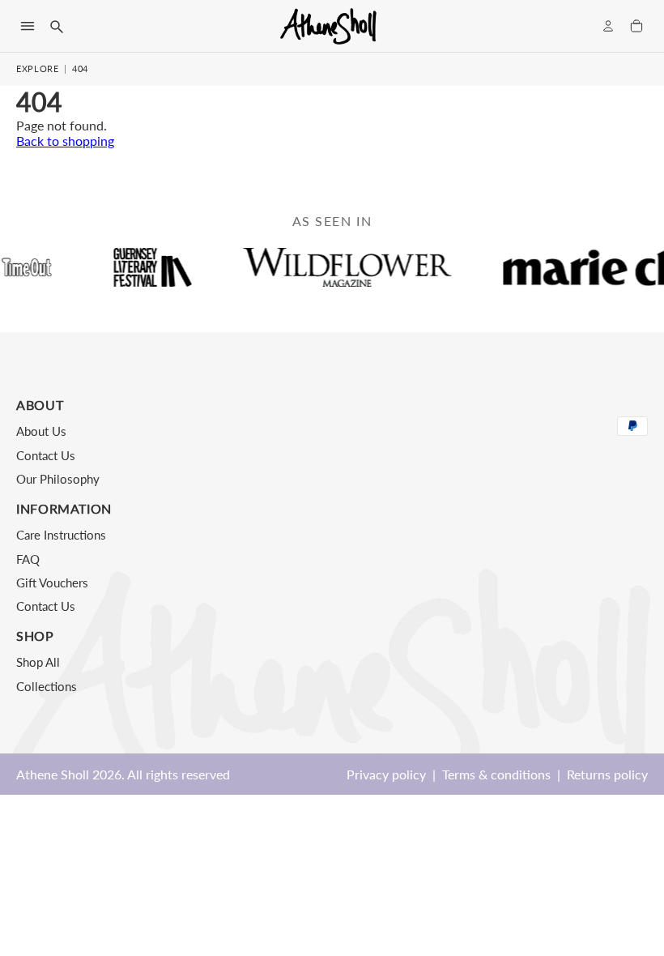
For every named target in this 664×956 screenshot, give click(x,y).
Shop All (38, 662)
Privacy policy (386, 774)
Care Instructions (61, 534)
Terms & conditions (496, 774)
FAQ (28, 559)
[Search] (56, 26)
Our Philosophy (58, 479)
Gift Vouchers (52, 582)
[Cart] (636, 26)
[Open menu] (27, 26)
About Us (41, 431)
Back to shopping (65, 140)
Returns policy (607, 774)
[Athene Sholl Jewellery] (329, 26)
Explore (37, 68)
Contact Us (45, 455)
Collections (46, 686)
